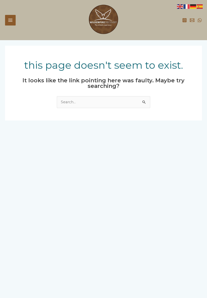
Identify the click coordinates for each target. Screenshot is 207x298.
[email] (192, 20)
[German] (193, 6)
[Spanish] (200, 6)
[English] (180, 6)
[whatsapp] (199, 20)
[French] (187, 6)
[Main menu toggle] (10, 20)
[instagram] (184, 20)
